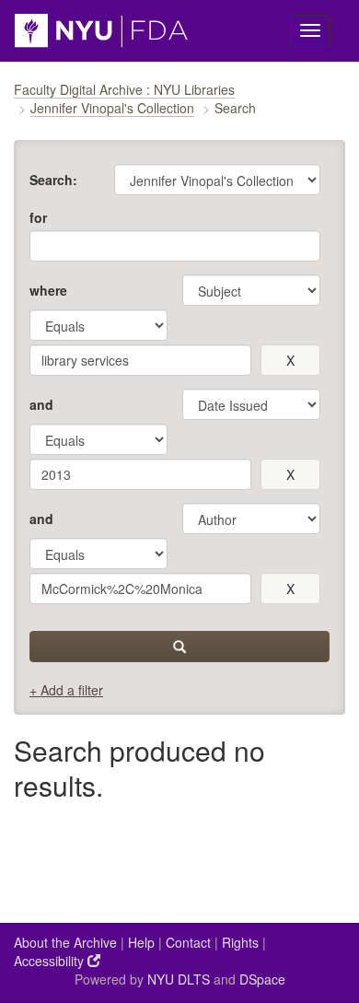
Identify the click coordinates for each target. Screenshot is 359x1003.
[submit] (179, 646)
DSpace (262, 979)
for (38, 217)
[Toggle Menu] (310, 30)
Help (141, 942)
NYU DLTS (178, 979)
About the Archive (65, 942)
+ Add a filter (66, 690)
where (48, 290)
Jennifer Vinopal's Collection (112, 108)
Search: (53, 179)
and (41, 404)
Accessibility (50, 960)
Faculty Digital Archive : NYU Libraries (124, 89)
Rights (240, 942)
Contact (188, 942)
